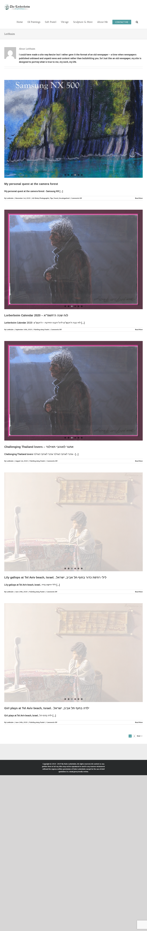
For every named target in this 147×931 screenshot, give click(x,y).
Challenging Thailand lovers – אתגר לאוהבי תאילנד (39, 435)
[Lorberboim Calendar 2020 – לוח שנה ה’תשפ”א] (73, 250)
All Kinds (35, 189)
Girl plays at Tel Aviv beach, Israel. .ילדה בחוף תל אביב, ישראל (46, 695)
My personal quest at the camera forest (31, 175)
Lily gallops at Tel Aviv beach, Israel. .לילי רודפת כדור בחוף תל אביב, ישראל (55, 565)
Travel (56, 189)
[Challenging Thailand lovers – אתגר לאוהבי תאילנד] (73, 380)
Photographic (44, 189)
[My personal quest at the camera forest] (73, 124)
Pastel (47, 319)
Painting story (39, 319)
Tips (51, 189)
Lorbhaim (10, 189)
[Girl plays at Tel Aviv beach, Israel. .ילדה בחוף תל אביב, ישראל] (73, 640)
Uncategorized (64, 189)
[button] (137, 22)
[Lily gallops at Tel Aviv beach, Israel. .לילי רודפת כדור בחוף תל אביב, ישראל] (73, 510)
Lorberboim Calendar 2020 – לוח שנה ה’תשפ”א (36, 305)
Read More (139, 189)
